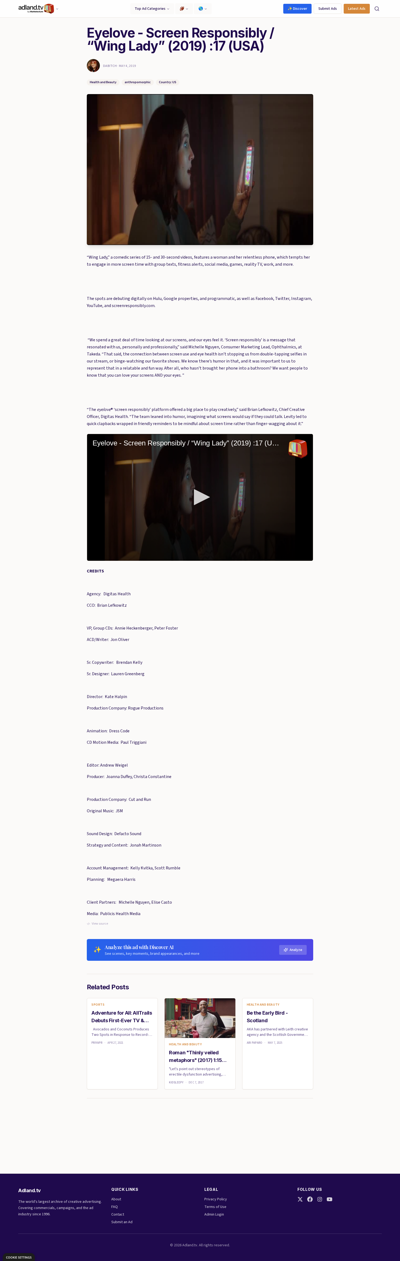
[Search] (377, 9)
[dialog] (19, 1257)
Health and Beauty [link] (185, 1044)
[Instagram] (319, 1199)
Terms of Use (215, 1207)
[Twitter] (300, 1199)
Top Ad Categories (150, 8)
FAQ (114, 1207)
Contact (117, 1214)
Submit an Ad (122, 1222)
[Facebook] (310, 1199)
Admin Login (214, 1214)
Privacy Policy (215, 1199)
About (116, 1199)
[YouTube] (329, 1199)
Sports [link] (98, 1005)
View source (100, 924)
